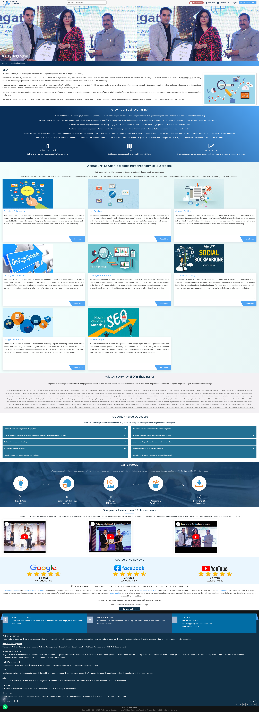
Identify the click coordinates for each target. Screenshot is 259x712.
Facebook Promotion (11, 681)
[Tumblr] (251, 704)
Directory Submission (14, 211)
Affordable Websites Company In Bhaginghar (91, 407)
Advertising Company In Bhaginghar (208, 390)
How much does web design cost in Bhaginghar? (20, 429)
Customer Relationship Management (17, 688)
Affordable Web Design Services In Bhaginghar (62, 399)
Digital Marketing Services (34, 590)
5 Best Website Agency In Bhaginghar (19, 390)
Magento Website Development (15, 654)
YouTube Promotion (104, 681)
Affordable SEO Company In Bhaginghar (106, 396)
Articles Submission (10, 673)
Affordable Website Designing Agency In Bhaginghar (140, 404)
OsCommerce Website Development (132, 654)
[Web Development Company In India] (110, 536)
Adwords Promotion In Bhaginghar (93, 393)
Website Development (12, 644)
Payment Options (102, 696)
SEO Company (222, 590)
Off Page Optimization (101, 275)
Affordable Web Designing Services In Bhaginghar (224, 399)
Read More (78, 239)
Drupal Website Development (71, 647)
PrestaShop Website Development (101, 654)
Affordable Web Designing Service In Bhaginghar (191, 399)
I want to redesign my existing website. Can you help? (21, 455)
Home (4, 63)
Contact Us (224, 3)
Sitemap (125, 696)
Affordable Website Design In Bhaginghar (185, 402)
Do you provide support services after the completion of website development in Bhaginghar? (35, 435)
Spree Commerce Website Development (199, 654)
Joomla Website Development (44, 647)
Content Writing (183, 211)
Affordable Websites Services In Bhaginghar (151, 407)
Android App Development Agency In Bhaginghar (211, 407)
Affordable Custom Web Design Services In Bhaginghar (48, 396)
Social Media (115, 593)
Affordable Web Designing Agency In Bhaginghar (123, 399)
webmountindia (193, 626)
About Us (211, 3)
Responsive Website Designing (61, 639)
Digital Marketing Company (37, 696)
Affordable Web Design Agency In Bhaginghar (214, 396)
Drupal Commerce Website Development (48, 657)
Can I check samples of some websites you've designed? (152, 429)
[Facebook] (236, 704)
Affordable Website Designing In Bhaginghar (107, 404)
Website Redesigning (84, 639)
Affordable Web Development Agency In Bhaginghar (44, 402)
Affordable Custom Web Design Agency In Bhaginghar (183, 393)
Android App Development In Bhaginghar (180, 407)
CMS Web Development (95, 647)
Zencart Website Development (43, 654)
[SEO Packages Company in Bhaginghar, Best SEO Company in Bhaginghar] (113, 322)
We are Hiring (75, 696)
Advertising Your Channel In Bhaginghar (35, 393)
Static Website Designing (12, 639)
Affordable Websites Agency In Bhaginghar (61, 407)
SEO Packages (97, 339)
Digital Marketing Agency (149, 590)
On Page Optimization (15, 275)
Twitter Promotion (29, 681)
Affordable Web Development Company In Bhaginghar (81, 402)
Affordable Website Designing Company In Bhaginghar (177, 404)
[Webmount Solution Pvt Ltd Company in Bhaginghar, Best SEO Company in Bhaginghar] (13, 3)
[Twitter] (240, 704)
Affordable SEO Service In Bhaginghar (132, 396)
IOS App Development (43, 688)
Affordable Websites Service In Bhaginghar (121, 407)
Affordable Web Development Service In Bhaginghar (117, 402)
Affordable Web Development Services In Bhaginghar (153, 402)
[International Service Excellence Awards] (196, 536)
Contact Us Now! (129, 609)
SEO (4, 670)
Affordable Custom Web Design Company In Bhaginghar (221, 393)
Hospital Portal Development (86, 665)
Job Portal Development (40, 665)
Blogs (65, 696)
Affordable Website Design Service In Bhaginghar (41, 404)
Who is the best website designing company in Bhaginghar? (152, 455)
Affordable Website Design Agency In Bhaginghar (217, 402)
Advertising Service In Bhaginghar (233, 390)
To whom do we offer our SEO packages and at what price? (152, 435)
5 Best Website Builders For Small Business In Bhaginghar (51, 390)
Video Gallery (55, 696)
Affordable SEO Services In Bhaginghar (158, 396)
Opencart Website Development (71, 654)
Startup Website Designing (105, 639)
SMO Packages (120, 681)
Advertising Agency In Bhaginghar (161, 390)
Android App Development (65, 688)
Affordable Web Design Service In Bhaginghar (31, 399)
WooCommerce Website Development (165, 654)
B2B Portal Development (63, 665)
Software (6, 685)
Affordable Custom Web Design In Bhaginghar (150, 393)
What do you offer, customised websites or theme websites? (152, 442)
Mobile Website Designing (153, 639)
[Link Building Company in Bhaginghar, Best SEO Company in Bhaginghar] (113, 194)
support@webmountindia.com (199, 623)
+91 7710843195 (248, 3)
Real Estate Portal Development (15, 665)
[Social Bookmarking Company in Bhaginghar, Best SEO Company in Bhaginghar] (199, 258)
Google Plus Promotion (48, 681)
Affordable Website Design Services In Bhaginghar (75, 404)
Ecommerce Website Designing (178, 639)
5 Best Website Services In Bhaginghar (136, 390)
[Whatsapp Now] (4, 699)
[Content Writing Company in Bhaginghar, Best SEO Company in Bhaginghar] (199, 194)
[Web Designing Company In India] (24, 536)
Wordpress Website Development (16, 647)
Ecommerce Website (12, 651)
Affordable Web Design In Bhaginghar (185, 396)
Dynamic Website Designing (36, 639)
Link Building (96, 211)
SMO (4, 678)
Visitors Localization (129, 707)
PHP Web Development (116, 647)
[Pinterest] (244, 704)
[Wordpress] (254, 704)
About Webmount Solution (13, 696)
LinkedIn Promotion (67, 681)
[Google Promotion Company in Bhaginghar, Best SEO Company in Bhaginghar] (28, 322)
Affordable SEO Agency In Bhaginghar (79, 396)
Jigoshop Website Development (231, 654)
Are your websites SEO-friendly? (14, 448)
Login (235, 3)
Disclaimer (115, 696)
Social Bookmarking (185, 275)
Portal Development (11, 662)
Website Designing (11, 636)
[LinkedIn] (247, 704)
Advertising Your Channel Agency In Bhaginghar (64, 393)
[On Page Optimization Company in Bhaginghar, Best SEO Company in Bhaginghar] (28, 258)
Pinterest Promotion (85, 681)
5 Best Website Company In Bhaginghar (84, 390)
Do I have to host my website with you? (16, 442)
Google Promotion (13, 339)
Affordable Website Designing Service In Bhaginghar (213, 404)
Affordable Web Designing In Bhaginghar (92, 399)
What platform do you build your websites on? (148, 448)
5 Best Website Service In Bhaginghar (110, 390)
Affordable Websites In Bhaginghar (34, 407)
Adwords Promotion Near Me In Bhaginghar (119, 393)
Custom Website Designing (129, 639)
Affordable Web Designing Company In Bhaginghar (157, 399)
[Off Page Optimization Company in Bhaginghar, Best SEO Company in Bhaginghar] (113, 258)
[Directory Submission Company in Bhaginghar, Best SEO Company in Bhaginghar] (28, 194)
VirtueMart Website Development (16, 657)
